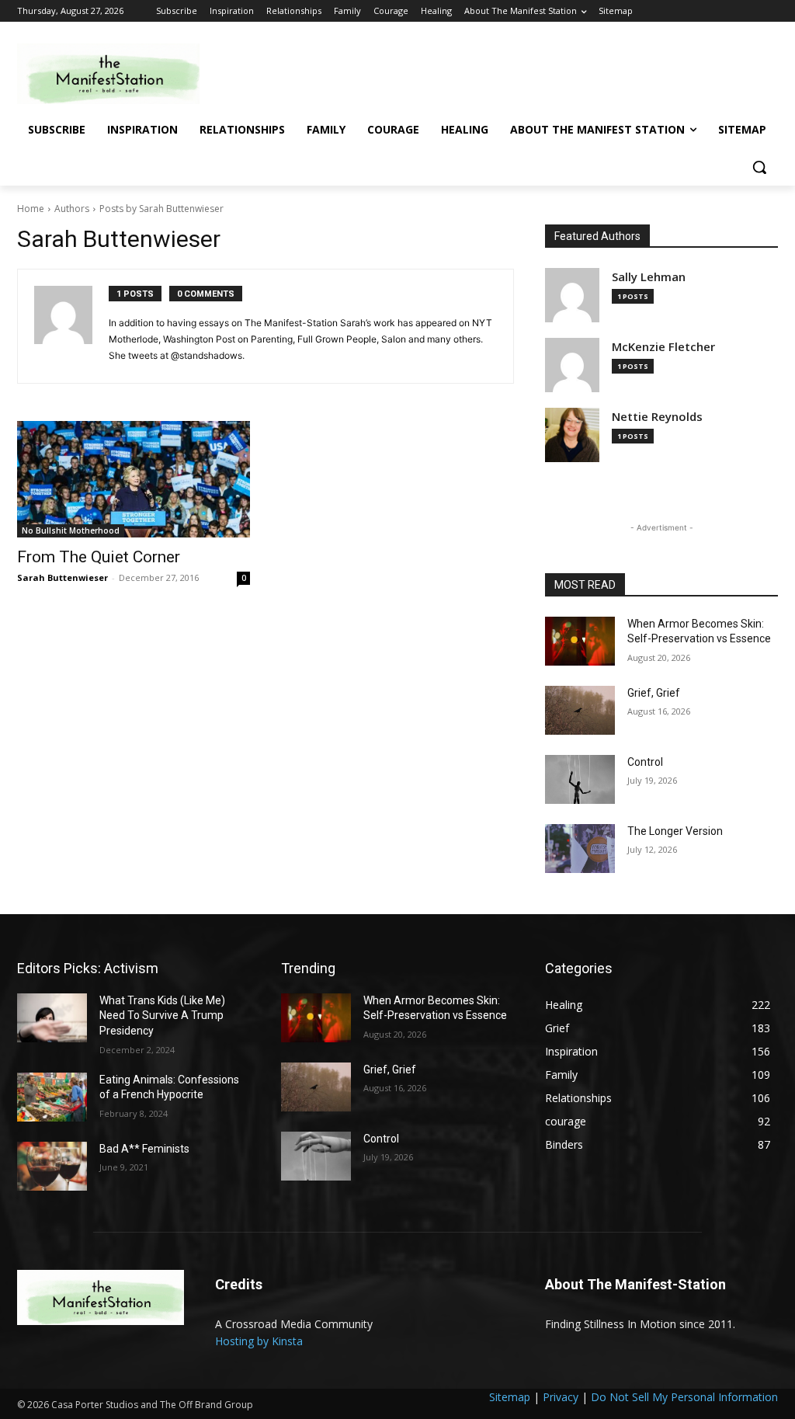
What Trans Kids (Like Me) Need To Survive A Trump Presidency (162, 1015)
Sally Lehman (649, 277)
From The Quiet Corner (98, 557)
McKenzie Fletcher (663, 346)
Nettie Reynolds (657, 416)
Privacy (560, 1396)
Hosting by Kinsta (259, 1341)
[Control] (580, 779)
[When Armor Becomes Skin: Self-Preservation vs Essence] (580, 641)
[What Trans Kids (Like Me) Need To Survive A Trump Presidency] (52, 1017)
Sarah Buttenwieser (62, 577)
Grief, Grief (653, 693)
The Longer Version (675, 831)
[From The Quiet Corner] (133, 479)
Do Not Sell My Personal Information (684, 1396)
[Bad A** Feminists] (52, 1166)
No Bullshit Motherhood (71, 530)
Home (30, 208)
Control (645, 762)
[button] (759, 167)
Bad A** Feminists (144, 1149)
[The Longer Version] (580, 848)
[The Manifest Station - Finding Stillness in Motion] (108, 73)
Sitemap (509, 1396)
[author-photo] (71, 326)
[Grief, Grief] (580, 710)
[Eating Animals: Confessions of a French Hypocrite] (52, 1097)
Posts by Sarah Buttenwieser (161, 208)
